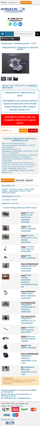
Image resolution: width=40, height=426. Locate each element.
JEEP (4, 87)
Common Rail (13, 191)
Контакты (11, 406)
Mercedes (33, 85)
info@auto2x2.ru (15, 20)
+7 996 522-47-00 (9, 398)
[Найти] (37, 33)
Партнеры (19, 406)
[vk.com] (20, 26)
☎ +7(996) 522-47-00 (15, 19)
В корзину (23, 130)
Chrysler (10, 87)
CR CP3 (22, 191)
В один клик (33, 130)
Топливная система (16, 189)
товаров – (9, 38)
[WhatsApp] (10, 26)
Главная (4, 406)
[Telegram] (15, 26)
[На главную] (12, 10)
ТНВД (26, 189)
